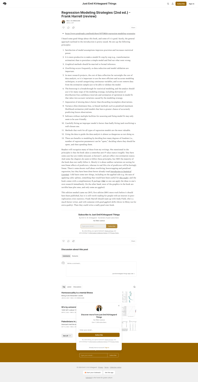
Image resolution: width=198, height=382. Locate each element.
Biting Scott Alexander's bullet (72, 296)
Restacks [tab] (75, 256)
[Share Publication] (173, 4)
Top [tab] (64, 287)
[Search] (168, 4)
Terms (106, 367)
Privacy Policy (114, 342)
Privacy (100, 367)
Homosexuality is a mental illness (77, 293)
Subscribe (181, 4)
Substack (89, 378)
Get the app (109, 372)
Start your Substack (94, 372)
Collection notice (115, 367)
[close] (118, 305)
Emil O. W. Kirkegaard (73, 21)
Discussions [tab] (77, 287)
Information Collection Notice (98, 342)
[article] (99, 297)
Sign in (191, 4)
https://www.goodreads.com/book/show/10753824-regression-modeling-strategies (100, 33)
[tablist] (70, 256)
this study (123, 177)
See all (65, 336)
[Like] (63, 28)
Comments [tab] (66, 256)
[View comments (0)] (68, 28)
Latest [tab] (69, 287)
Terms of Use (109, 340)
